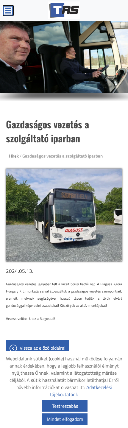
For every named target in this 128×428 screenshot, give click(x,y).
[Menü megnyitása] (8, 10)
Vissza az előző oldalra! (42, 347)
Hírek (14, 155)
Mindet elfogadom (65, 419)
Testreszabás (65, 406)
